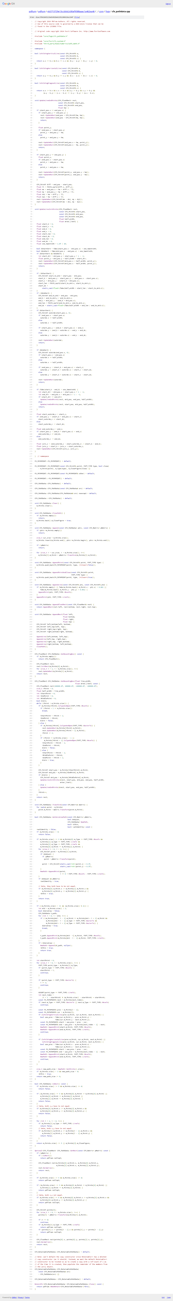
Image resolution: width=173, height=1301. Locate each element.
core (101, 11)
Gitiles (14, 1297)
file (77, 17)
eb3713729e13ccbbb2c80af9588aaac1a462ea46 (71, 11)
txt (163, 1297)
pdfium (32, 11)
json (169, 1297)
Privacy (20, 1297)
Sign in (168, 4)
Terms (27, 1297)
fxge (108, 11)
